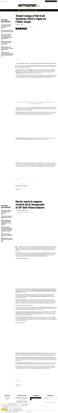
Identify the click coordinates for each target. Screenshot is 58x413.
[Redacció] (16, 26)
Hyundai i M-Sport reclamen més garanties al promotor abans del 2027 (7, 54)
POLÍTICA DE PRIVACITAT (15, 411)
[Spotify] (49, 1)
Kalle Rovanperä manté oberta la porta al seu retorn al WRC (6, 43)
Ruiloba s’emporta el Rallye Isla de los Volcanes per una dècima (7, 48)
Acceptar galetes (4, 409)
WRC (22, 24)
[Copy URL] (24, 29)
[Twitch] (52, 1)
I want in (50, 400)
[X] (53, 1)
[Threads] (56, 1)
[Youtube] (54, 1)
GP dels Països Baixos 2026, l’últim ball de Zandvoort (6, 26)
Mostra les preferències (17, 409)
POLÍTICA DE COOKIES (7, 411)
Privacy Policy (54, 402)
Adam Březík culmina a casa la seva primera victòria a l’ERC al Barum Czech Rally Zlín (6, 36)
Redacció (20, 26)
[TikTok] (50, 1)
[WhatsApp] (18, 29)
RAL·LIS (2, 28)
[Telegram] (26, 29)
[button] (39, 10)
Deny (10, 409)
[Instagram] (47, 1)
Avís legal (7, 399)
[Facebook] (46, 1)
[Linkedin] (22, 29)
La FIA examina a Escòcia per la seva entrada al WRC (7, 31)
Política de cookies (7, 398)
